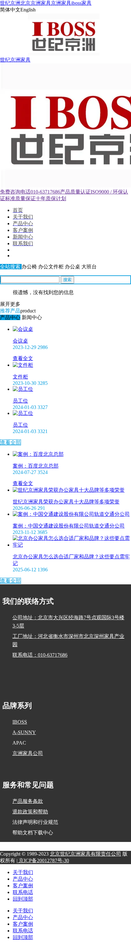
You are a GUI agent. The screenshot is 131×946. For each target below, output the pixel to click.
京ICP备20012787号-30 (43, 860)
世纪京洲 (10, 3)
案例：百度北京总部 (36, 466)
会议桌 (20, 341)
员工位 (20, 401)
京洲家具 (61, 3)
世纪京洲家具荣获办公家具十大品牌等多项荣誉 (66, 501)
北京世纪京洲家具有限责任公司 (85, 854)
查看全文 (23, 358)
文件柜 (20, 376)
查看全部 (10, 442)
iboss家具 (81, 3)
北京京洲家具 (35, 3)
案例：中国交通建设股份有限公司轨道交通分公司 (69, 526)
